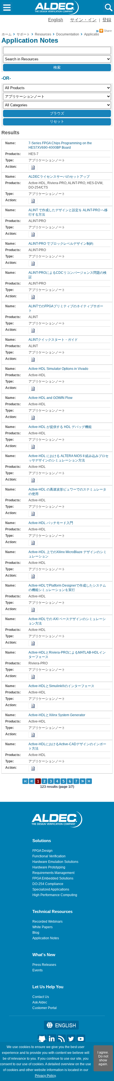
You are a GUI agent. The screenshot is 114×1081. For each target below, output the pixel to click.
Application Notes (45, 938)
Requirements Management (53, 873)
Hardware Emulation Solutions (55, 862)
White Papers (42, 927)
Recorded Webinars (47, 921)
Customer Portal (44, 1008)
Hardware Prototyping (48, 867)
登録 (106, 19)
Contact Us (40, 997)
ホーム (7, 34)
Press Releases (44, 965)
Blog (35, 933)
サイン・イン (83, 19)
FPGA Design (42, 851)
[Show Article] (32, 167)
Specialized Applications (50, 889)
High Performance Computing (54, 895)
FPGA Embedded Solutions (52, 878)
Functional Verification (49, 856)
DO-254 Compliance (47, 884)
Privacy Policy (45, 1076)
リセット (57, 121)
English (55, 19)
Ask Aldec (39, 1002)
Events (37, 970)
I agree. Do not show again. (103, 1058)
